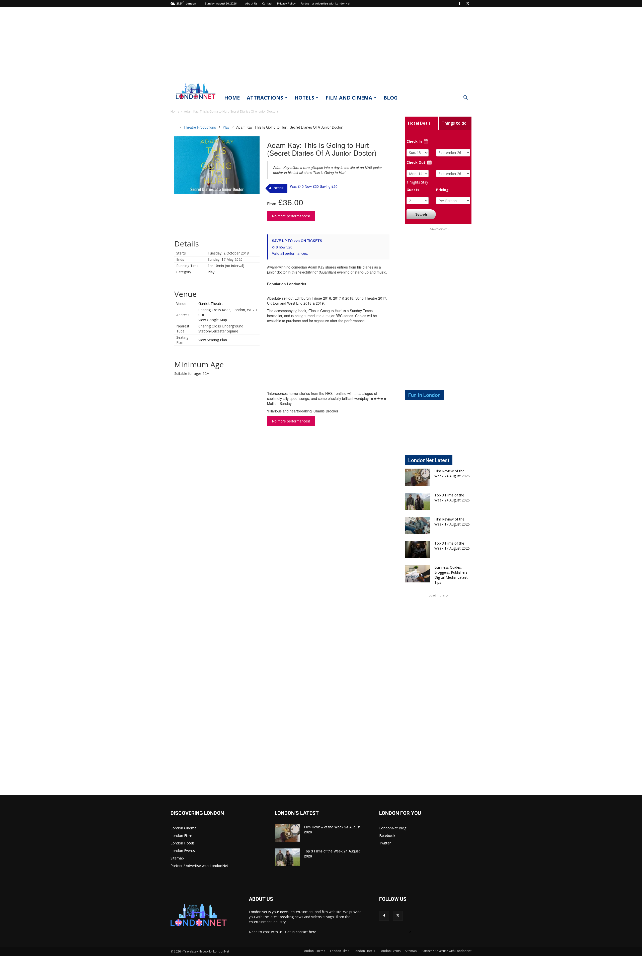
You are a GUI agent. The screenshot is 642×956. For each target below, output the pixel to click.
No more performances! (291, 215)
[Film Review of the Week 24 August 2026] (417, 477)
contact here (306, 931)
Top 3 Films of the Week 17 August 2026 (452, 546)
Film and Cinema (349, 97)
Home (232, 97)
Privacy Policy (286, 3)
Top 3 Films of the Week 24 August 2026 (452, 497)
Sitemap (177, 858)
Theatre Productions (200, 127)
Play (226, 127)
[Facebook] (459, 3)
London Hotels (183, 843)
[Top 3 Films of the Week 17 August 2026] (417, 549)
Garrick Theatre (210, 303)
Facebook (387, 835)
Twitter (385, 843)
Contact (267, 3)
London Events (183, 850)
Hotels (304, 97)
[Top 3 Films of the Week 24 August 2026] (417, 501)
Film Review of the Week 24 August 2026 (452, 473)
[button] (465, 98)
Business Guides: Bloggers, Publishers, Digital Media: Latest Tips (451, 575)
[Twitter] (467, 3)
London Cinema (183, 828)
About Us (251, 3)
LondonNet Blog (392, 828)
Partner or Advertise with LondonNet (325, 3)
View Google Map (212, 319)
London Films (182, 835)
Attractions (265, 97)
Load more (437, 595)
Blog (390, 97)
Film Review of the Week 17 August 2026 (452, 522)
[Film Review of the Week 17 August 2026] (417, 525)
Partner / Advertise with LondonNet (199, 865)
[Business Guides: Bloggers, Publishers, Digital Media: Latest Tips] (417, 573)
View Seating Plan (212, 339)
